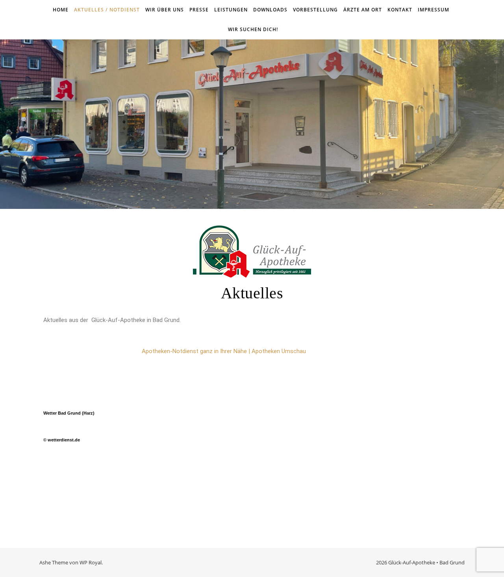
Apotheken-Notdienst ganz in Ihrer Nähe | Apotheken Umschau (224, 351)
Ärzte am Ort (362, 9)
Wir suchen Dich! (253, 29)
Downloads (270, 9)
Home (61, 9)
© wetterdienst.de (61, 439)
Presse (199, 9)
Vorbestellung (315, 9)
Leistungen (231, 9)
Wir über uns (164, 9)
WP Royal (91, 562)
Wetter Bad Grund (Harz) (68, 413)
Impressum (433, 9)
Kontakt (399, 9)
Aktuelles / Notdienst (107, 9)
